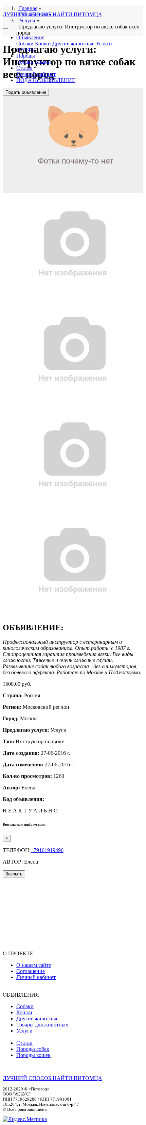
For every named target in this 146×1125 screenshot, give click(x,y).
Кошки (43, 43)
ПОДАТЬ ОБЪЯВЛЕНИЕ (45, 80)
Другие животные (73, 43)
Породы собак (32, 1049)
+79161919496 (47, 850)
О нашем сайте (33, 965)
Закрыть (13, 873)
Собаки (25, 43)
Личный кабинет (36, 74)
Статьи (24, 68)
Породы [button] (25, 56)
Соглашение (30, 971)
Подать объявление (25, 92)
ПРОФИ (26, 49)
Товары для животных (42, 1024)
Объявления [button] (30, 37)
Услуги (104, 43)
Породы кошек (33, 1055)
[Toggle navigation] (5, 28)
